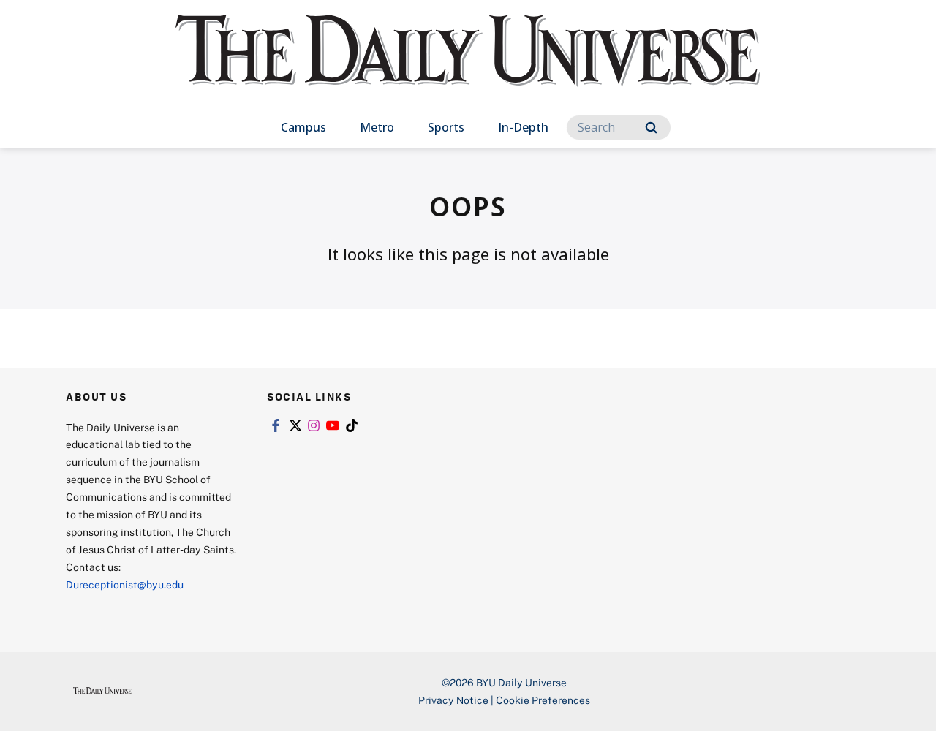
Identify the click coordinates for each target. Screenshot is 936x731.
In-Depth (523, 127)
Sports (446, 127)
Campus (303, 127)
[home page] (468, 65)
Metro (377, 127)
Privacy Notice (453, 700)
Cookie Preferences (543, 700)
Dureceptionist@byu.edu (125, 584)
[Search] (651, 127)
